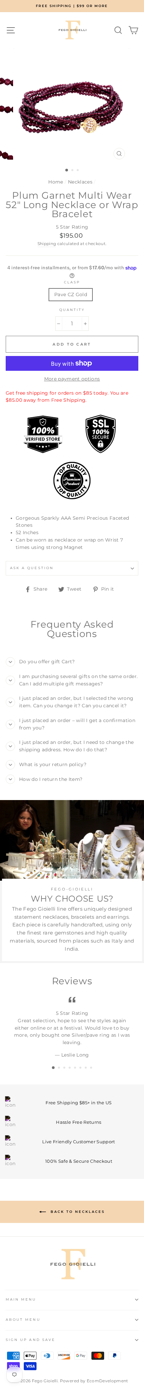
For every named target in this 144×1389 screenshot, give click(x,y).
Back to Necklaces (77, 1211)
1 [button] (67, 170)
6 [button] (81, 1068)
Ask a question (32, 568)
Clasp (72, 282)
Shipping (47, 243)
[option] (72, 6)
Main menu (21, 1299)
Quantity (72, 310)
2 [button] (73, 170)
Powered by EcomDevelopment (94, 1380)
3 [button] (78, 170)
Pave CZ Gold (70, 294)
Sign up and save (30, 1340)
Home (55, 182)
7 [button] (86, 1068)
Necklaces (80, 182)
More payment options (72, 379)
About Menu (23, 1319)
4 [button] (70, 1068)
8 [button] (91, 1068)
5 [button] (75, 1068)
